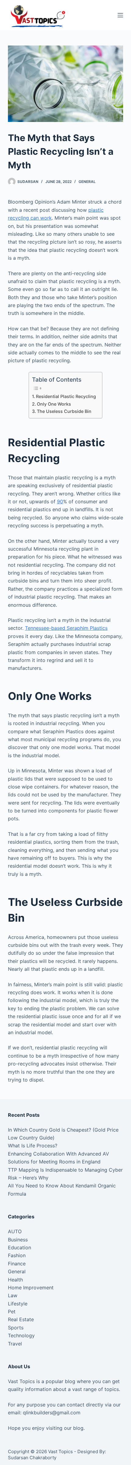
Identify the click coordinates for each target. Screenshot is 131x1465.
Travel (15, 1344)
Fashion (17, 1255)
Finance (17, 1264)
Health (15, 1280)
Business (18, 1240)
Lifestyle (17, 1304)
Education (19, 1247)
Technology (21, 1335)
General (87, 181)
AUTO (15, 1231)
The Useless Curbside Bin (64, 411)
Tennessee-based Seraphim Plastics (66, 628)
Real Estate (21, 1319)
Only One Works (54, 404)
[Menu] (120, 15)
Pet (12, 1311)
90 (60, 501)
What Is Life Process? (32, 1146)
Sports (15, 1328)
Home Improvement (31, 1287)
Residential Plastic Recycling (66, 396)
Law (12, 1295)
